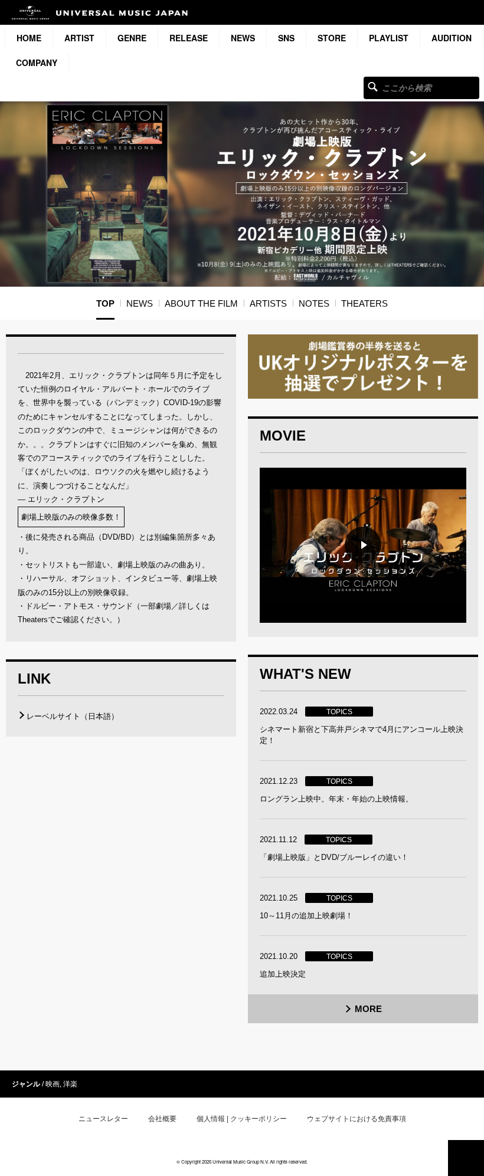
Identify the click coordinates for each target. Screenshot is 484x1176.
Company (36, 62)
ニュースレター (103, 1118)
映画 (52, 1084)
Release (188, 38)
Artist (79, 38)
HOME (29, 38)
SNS (286, 38)
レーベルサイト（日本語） (73, 716)
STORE (332, 38)
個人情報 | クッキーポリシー (242, 1118)
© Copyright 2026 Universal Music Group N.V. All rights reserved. (242, 1161)
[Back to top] (466, 1158)
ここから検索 (373, 86)
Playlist (388, 38)
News (243, 38)
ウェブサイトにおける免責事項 (356, 1118)
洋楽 (70, 1084)
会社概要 (162, 1118)
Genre (131, 38)
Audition (451, 38)
